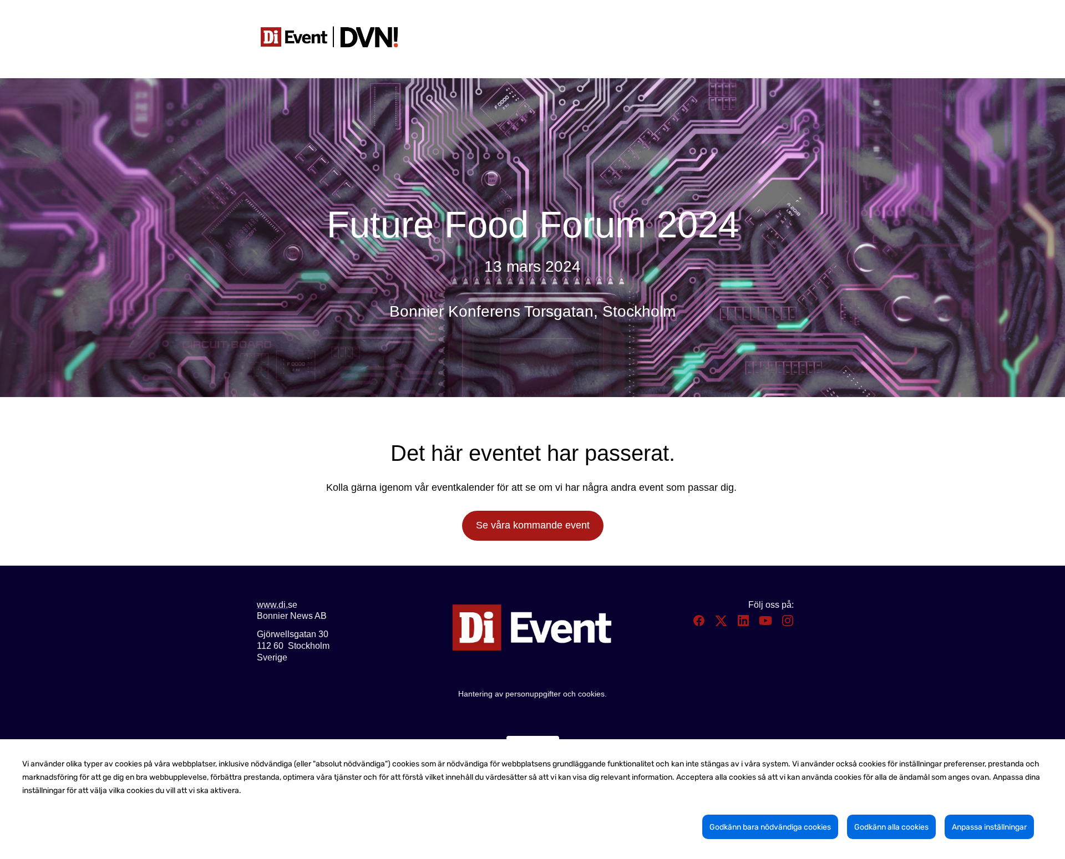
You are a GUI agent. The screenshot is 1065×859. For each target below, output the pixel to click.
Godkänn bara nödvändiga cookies (770, 827)
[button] (700, 624)
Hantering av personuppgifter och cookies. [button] (532, 693)
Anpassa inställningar (989, 827)
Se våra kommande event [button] (533, 525)
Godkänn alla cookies (891, 827)
